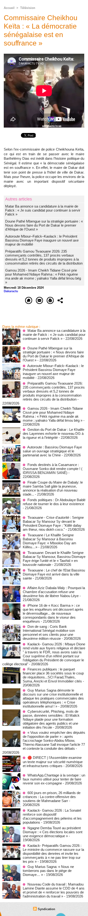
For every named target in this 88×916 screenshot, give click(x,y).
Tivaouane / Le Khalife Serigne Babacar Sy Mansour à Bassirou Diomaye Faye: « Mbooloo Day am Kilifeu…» (49, 541)
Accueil (9, 8)
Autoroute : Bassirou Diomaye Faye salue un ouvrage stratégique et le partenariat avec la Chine (52, 451)
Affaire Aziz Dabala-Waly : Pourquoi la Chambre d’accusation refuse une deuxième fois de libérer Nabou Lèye (54, 592)
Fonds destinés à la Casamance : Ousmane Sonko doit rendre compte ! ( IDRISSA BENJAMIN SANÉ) (52, 469)
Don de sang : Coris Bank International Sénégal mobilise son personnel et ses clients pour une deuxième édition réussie (49, 632)
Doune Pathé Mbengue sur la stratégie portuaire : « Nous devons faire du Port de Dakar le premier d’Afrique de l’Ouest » (44, 225)
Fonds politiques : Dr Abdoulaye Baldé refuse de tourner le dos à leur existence (54, 502)
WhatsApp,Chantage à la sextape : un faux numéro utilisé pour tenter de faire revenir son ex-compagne (54, 779)
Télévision (27, 8)
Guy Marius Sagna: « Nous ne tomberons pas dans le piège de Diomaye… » (48, 871)
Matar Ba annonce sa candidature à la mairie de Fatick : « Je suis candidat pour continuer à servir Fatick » (42, 210)
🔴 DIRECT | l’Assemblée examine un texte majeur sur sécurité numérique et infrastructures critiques (53, 762)
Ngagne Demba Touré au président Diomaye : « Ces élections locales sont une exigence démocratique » (52, 832)
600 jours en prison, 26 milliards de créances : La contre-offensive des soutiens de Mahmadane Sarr (51, 797)
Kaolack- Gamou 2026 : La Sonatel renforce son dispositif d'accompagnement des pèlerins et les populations (52, 816)
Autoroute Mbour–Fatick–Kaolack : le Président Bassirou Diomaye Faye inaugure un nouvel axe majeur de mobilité (42, 240)
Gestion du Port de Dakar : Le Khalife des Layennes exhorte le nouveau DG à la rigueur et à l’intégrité (53, 433)
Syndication (46, 909)
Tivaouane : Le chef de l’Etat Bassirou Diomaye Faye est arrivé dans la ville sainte (54, 574)
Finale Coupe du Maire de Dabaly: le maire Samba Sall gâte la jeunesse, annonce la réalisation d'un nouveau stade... (53, 488)
